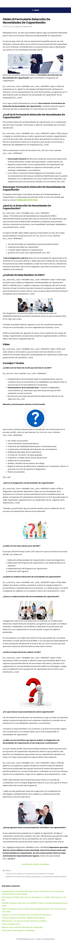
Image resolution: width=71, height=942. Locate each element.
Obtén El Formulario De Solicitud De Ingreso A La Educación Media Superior (36, 876)
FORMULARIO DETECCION (27, 200)
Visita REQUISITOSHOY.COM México (35, 864)
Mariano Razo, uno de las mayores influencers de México (24, 921)
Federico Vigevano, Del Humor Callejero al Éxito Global (23, 918)
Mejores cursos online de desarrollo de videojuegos (22, 927)
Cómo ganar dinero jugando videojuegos (18, 930)
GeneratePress (49, 939)
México (8, 870)
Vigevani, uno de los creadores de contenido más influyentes (26, 915)
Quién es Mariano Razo (11, 924)
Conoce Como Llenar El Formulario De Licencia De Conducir (29, 873)
